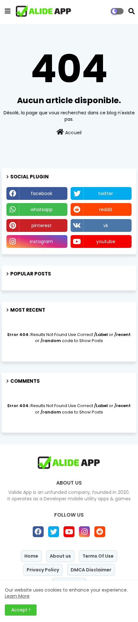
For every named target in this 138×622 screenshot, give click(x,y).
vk (105, 225)
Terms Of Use (98, 556)
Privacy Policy (43, 570)
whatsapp (41, 209)
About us (60, 556)
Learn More (17, 596)
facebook (41, 193)
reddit (105, 209)
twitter (105, 193)
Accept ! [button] (20, 610)
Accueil (73, 132)
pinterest (41, 225)
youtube (105, 241)
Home (31, 556)
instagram (41, 241)
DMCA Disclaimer (91, 570)
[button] (131, 11)
